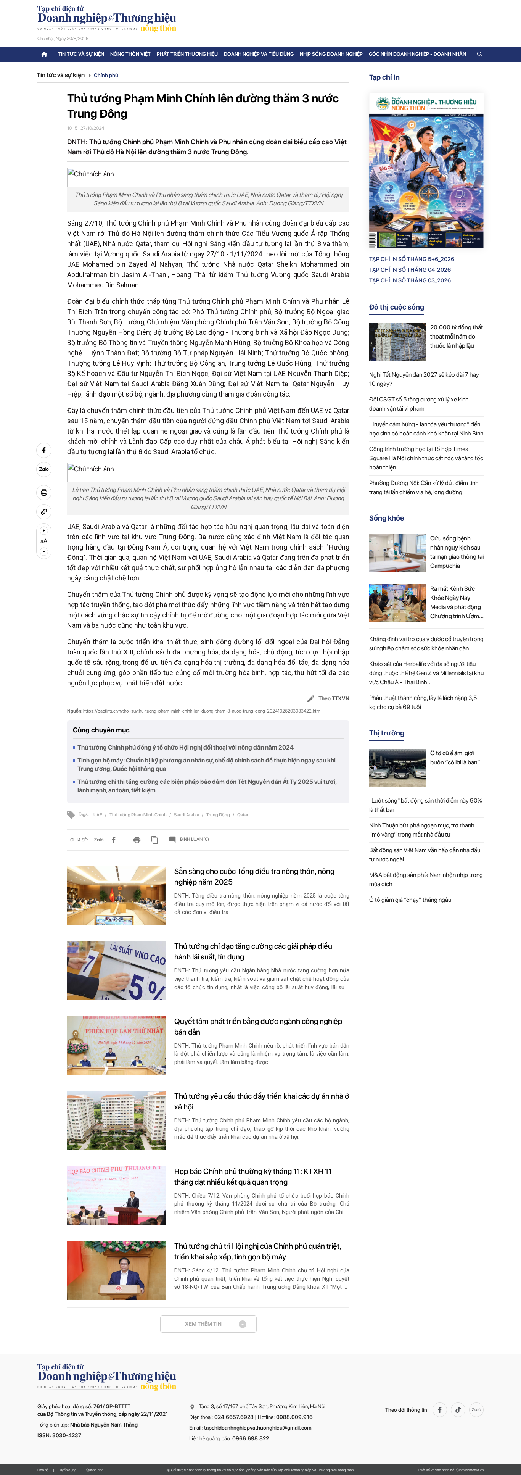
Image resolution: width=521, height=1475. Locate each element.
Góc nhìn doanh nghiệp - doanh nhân (417, 54)
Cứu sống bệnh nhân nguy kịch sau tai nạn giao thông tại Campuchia (457, 552)
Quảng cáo (94, 1469)
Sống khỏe (386, 518)
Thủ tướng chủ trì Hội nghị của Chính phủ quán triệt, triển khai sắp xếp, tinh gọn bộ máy (257, 1251)
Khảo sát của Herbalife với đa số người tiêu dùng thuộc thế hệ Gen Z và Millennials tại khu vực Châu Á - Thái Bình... (426, 673)
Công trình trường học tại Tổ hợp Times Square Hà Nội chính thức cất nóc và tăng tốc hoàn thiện (426, 458)
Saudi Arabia (187, 814)
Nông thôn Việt (130, 54)
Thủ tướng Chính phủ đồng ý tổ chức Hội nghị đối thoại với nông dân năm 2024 (185, 747)
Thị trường (386, 733)
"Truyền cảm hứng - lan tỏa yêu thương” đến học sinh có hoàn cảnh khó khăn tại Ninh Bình (426, 429)
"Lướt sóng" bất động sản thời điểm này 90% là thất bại (425, 805)
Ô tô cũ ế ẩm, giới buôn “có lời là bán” (455, 758)
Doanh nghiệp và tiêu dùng (259, 54)
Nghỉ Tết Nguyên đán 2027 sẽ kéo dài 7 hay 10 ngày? (424, 379)
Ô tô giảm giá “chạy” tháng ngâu (410, 899)
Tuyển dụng (67, 1469)
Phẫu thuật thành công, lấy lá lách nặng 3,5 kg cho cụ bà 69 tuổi (423, 702)
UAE (98, 814)
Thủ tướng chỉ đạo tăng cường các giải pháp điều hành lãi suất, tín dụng (253, 951)
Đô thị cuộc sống (396, 307)
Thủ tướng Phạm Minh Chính (138, 814)
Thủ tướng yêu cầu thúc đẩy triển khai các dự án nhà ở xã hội (261, 1101)
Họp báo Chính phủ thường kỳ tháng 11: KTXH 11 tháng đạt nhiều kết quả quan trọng (253, 1176)
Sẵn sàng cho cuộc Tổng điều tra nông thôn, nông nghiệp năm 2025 (254, 877)
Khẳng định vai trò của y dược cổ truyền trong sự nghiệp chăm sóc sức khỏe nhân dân (426, 643)
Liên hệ (42, 1469)
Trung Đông (218, 814)
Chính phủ (106, 75)
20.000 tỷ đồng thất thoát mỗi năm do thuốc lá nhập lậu (456, 336)
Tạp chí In (384, 77)
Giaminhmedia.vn (470, 1469)
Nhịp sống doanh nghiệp (331, 54)
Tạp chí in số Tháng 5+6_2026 (411, 259)
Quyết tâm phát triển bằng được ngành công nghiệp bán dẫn (258, 1027)
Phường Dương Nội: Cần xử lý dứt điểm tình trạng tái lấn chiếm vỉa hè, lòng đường (424, 487)
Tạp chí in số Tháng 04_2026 (410, 269)
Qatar (242, 814)
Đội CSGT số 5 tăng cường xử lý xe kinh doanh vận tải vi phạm (419, 404)
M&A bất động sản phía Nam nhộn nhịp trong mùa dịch (426, 879)
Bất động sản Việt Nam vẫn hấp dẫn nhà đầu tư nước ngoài (424, 854)
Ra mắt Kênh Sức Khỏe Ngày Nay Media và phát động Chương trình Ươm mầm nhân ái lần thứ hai (456, 603)
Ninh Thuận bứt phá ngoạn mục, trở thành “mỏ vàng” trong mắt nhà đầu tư (421, 830)
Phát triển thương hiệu (187, 54)
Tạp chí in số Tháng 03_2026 (410, 280)
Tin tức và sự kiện (81, 54)
